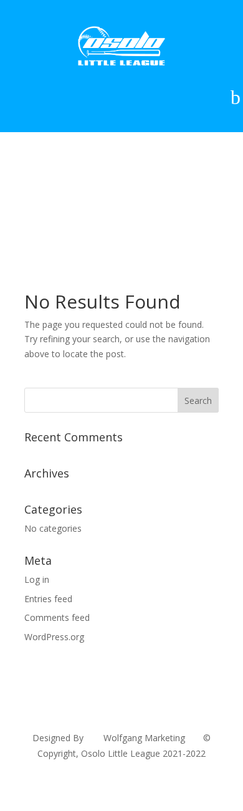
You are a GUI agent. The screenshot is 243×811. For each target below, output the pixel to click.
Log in (36, 579)
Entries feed (48, 599)
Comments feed (57, 617)
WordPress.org (54, 637)
